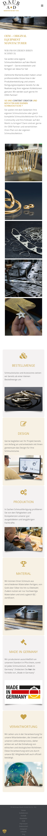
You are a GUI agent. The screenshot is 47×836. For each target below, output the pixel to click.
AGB (23, 821)
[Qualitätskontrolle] (23, 162)
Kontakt (23, 816)
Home (23, 810)
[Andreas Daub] (23, 239)
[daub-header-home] (23, 201)
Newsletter (23, 818)
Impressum (24, 824)
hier (30, 669)
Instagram (23, 829)
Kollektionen (23, 813)
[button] (4, 831)
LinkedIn (23, 832)
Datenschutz (23, 826)
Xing (23, 834)
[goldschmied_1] (23, 317)
